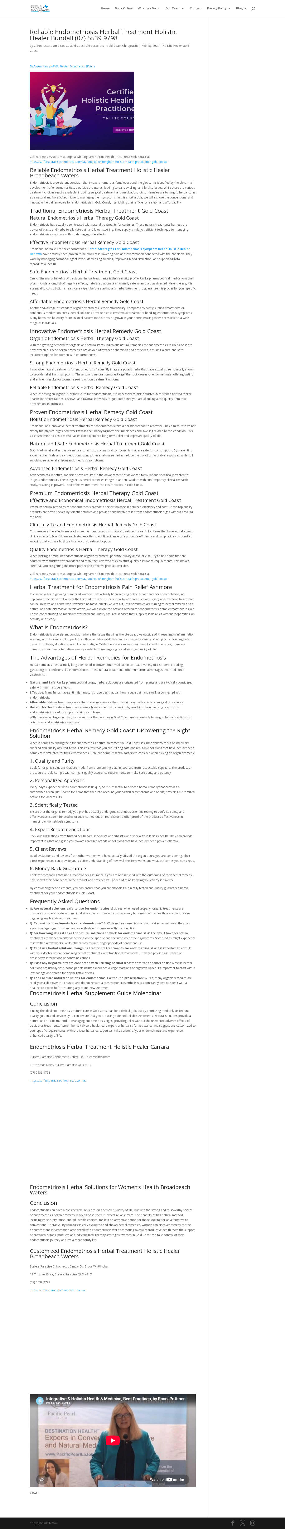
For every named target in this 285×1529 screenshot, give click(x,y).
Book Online (123, 8)
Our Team (172, 8)
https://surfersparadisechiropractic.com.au (58, 1080)
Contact (196, 8)
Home (105, 8)
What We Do (147, 8)
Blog (239, 8)
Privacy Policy (217, 8)
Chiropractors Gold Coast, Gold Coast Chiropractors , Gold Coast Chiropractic (86, 46)
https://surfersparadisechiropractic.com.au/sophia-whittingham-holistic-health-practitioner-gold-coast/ (98, 162)
